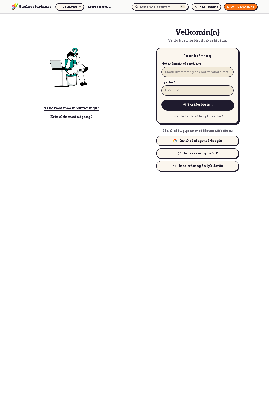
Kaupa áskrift (241, 6)
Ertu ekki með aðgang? (71, 117)
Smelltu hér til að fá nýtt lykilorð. (197, 116)
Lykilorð (168, 82)
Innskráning (208, 6)
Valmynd (69, 6)
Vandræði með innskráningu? (71, 108)
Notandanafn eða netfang (181, 63)
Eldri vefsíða (98, 6)
